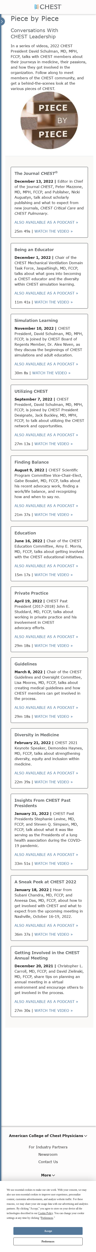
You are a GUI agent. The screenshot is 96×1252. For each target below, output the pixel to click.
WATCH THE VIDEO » (53, 231)
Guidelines (26, 663)
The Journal (36, 173)
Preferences (48, 1241)
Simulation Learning (36, 320)
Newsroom (48, 1154)
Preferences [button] (47, 1217)
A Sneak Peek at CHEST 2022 (45, 881)
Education (25, 532)
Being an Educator (34, 249)
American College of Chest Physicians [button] (46, 1135)
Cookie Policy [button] (45, 1213)
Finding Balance (32, 462)
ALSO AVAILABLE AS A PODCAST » (46, 222)
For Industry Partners (48, 1147)
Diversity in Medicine (37, 734)
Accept (48, 1231)
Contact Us (48, 1162)
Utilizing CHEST (31, 391)
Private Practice (31, 593)
